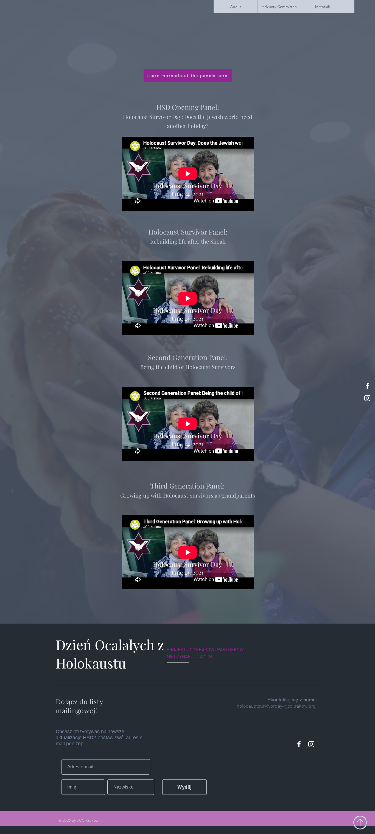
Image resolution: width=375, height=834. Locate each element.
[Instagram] (311, 744)
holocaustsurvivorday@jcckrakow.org (276, 706)
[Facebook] (299, 744)
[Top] (360, 822)
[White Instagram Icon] (367, 398)
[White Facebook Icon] (367, 386)
